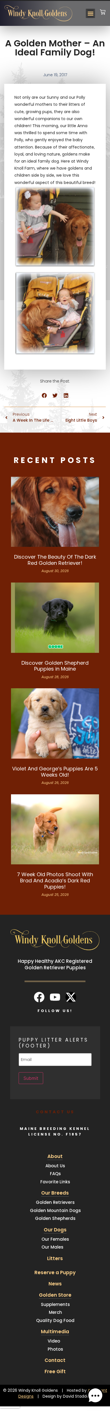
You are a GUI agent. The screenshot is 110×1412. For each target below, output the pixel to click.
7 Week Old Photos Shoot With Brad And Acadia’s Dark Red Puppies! (55, 880)
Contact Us (55, 1112)
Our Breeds (55, 1193)
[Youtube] (55, 997)
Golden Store (55, 1295)
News (55, 1283)
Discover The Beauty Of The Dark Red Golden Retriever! (55, 559)
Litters (55, 1258)
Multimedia (55, 1331)
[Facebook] (39, 997)
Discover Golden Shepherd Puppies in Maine (55, 666)
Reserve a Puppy (55, 1272)
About (55, 1156)
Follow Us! (55, 1010)
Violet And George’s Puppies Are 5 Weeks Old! (55, 771)
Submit (30, 1078)
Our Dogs (55, 1229)
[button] (90, 13)
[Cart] (102, 8)
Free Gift (55, 1371)
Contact (55, 1360)
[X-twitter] (70, 997)
